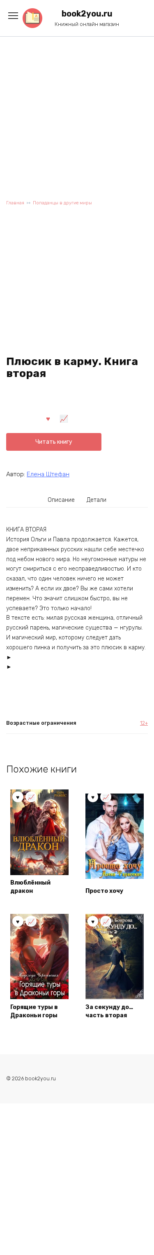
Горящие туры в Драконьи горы (34, 1011)
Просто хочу (104, 890)
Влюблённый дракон (30, 886)
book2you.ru (87, 14)
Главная (15, 203)
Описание (61, 499)
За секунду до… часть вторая (109, 1011)
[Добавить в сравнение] (64, 418)
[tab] (61, 500)
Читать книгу (53, 441)
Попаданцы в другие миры (62, 203)
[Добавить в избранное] (48, 418)
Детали (96, 499)
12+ (144, 723)
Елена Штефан (48, 474)
